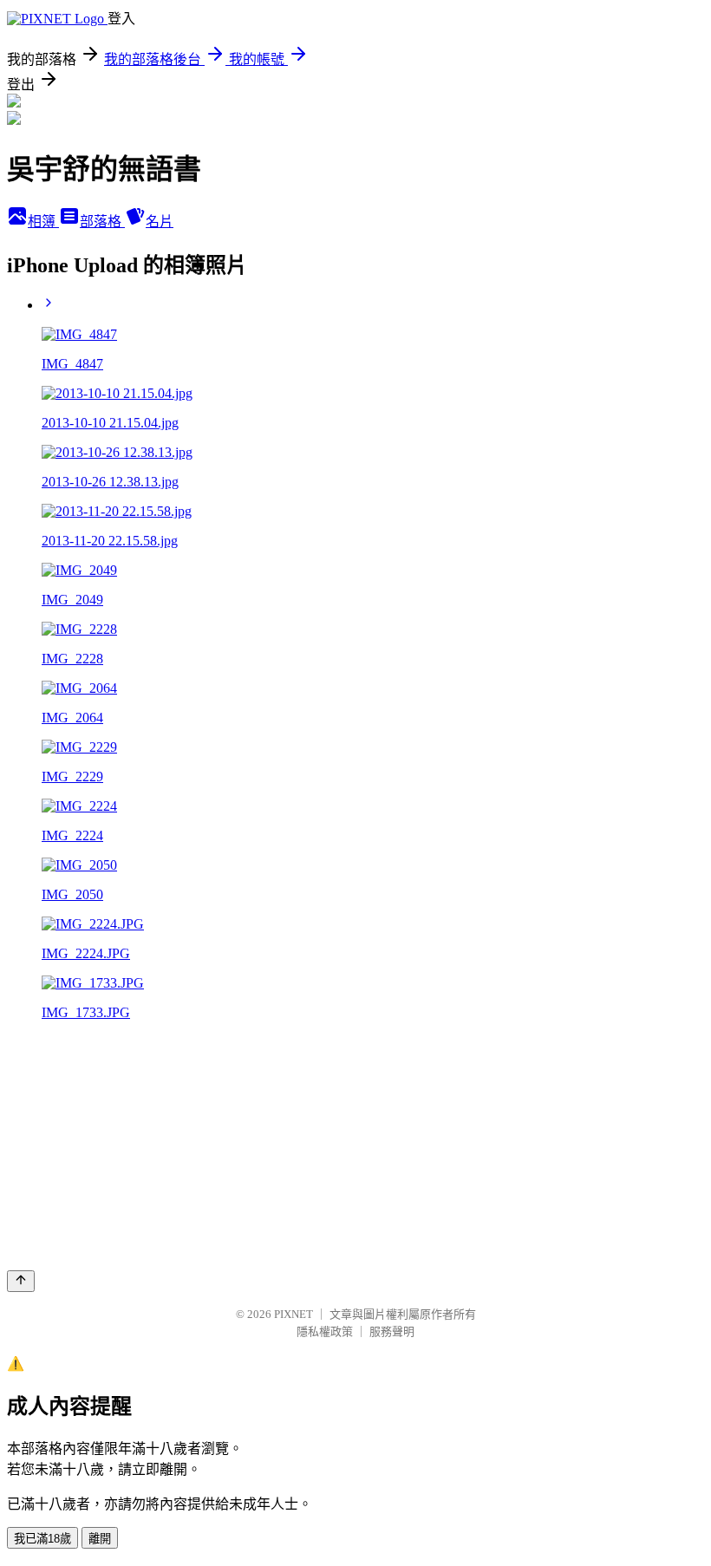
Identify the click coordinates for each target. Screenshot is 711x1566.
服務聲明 (391, 1331)
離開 (99, 1538)
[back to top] (21, 1281)
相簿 (43, 221)
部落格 (102, 221)
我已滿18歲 (42, 1538)
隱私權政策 (325, 1331)
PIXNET (293, 1314)
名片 (159, 221)
